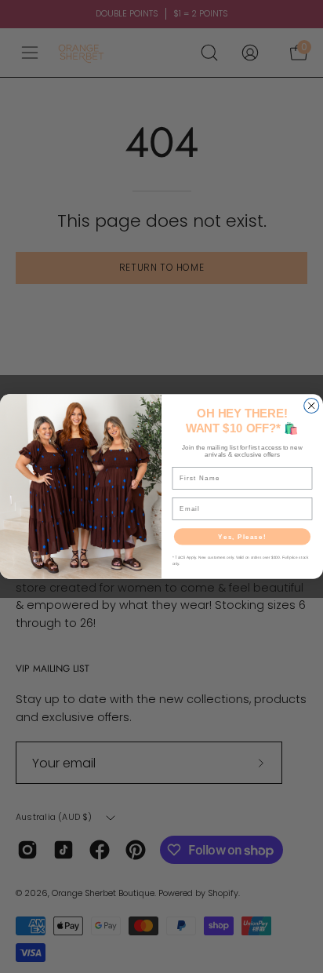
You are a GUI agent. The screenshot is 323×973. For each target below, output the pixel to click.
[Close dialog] (311, 405)
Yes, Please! (242, 536)
